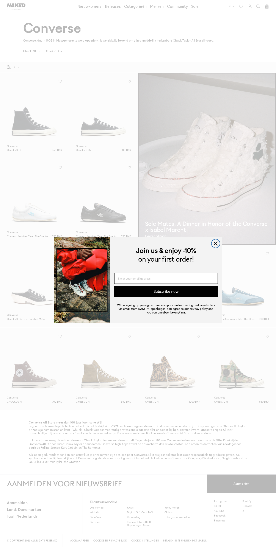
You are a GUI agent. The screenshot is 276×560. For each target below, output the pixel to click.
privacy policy (199, 308)
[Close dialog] (215, 243)
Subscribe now (166, 291)
